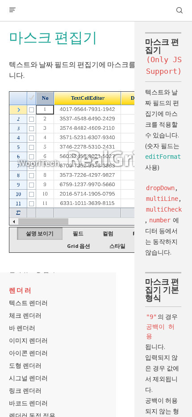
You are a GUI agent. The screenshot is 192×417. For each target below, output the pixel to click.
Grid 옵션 (78, 246)
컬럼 (108, 233)
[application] (96, 158)
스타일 (117, 246)
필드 (78, 233)
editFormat (163, 156)
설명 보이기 (40, 233)
